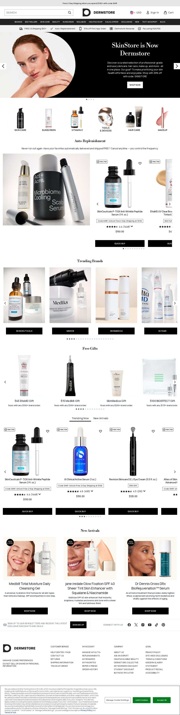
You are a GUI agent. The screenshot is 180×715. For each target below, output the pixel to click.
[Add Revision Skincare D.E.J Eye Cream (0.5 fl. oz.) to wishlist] (153, 431)
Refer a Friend (89, 666)
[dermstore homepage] (98, 13)
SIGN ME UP (78, 624)
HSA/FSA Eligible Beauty (126, 659)
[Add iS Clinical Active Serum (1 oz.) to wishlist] (100, 431)
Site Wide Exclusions (157, 655)
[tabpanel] (90, 472)
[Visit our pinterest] (163, 624)
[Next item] (175, 471)
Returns (55, 659)
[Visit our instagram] (142, 624)
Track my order (59, 666)
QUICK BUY (119, 243)
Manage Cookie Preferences (18, 660)
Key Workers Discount (126, 666)
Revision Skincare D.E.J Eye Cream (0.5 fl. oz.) (133, 479)
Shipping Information (62, 662)
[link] (152, 12)
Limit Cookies (142, 700)
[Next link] (175, 303)
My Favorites (89, 662)
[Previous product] (97, 204)
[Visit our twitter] (136, 624)
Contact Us (57, 655)
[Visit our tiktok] (156, 624)
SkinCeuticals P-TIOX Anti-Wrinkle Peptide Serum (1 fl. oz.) (120, 213)
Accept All (161, 700)
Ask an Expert (121, 655)
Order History (90, 669)
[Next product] (169, 204)
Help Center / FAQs (61, 652)
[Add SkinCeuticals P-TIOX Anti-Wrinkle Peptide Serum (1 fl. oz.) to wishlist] (140, 163)
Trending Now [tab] (80, 418)
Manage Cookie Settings (117, 700)
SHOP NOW (135, 84)
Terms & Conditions (156, 659)
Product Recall (154, 669)
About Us (119, 652)
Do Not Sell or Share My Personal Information (21, 665)
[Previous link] (5, 303)
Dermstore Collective (126, 662)
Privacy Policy (153, 652)
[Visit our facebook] (129, 624)
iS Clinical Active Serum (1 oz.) (80, 479)
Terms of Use (10, 712)
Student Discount (124, 669)
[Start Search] (69, 12)
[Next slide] (177, 66)
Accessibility (153, 672)
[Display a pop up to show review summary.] (131, 226)
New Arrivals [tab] (100, 418)
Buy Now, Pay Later (124, 672)
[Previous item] (5, 471)
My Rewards (88, 659)
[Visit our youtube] (149, 624)
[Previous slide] (3, 66)
